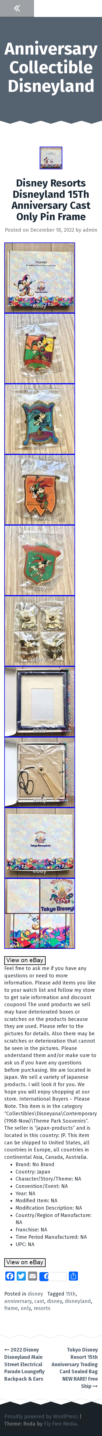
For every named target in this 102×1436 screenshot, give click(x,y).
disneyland (78, 1301)
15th (71, 1294)
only (26, 1308)
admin (90, 230)
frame (11, 1308)
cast (39, 1301)
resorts (42, 1308)
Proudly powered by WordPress (41, 1416)
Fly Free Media (60, 1424)
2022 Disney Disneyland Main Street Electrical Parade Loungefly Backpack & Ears (24, 1364)
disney (35, 1294)
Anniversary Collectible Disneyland (51, 67)
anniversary (17, 1301)
